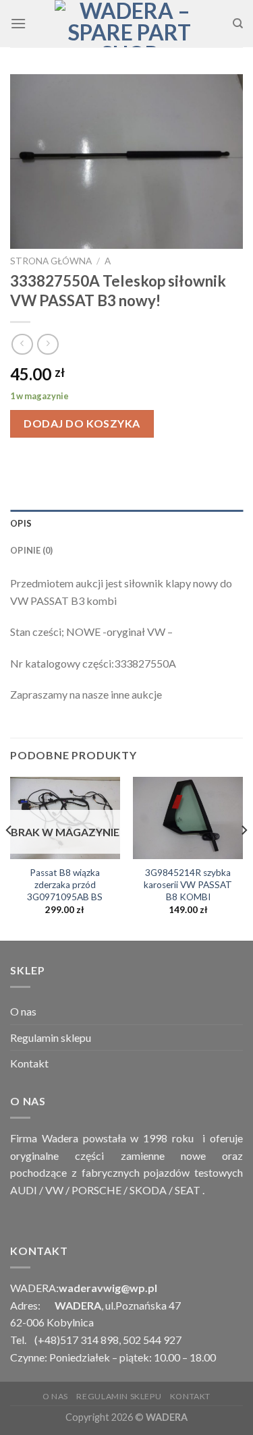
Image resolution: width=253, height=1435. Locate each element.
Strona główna (51, 261)
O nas (23, 1011)
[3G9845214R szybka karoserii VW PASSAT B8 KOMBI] (188, 818)
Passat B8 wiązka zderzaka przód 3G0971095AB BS (65, 884)
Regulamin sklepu (50, 1037)
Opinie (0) (31, 550)
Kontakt (29, 1063)
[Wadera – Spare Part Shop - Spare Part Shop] (129, 23)
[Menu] (18, 23)
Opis (21, 523)
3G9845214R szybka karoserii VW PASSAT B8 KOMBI (188, 884)
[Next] (243, 857)
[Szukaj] (238, 23)
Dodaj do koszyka (82, 423)
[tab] (126, 523)
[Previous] (9, 857)
